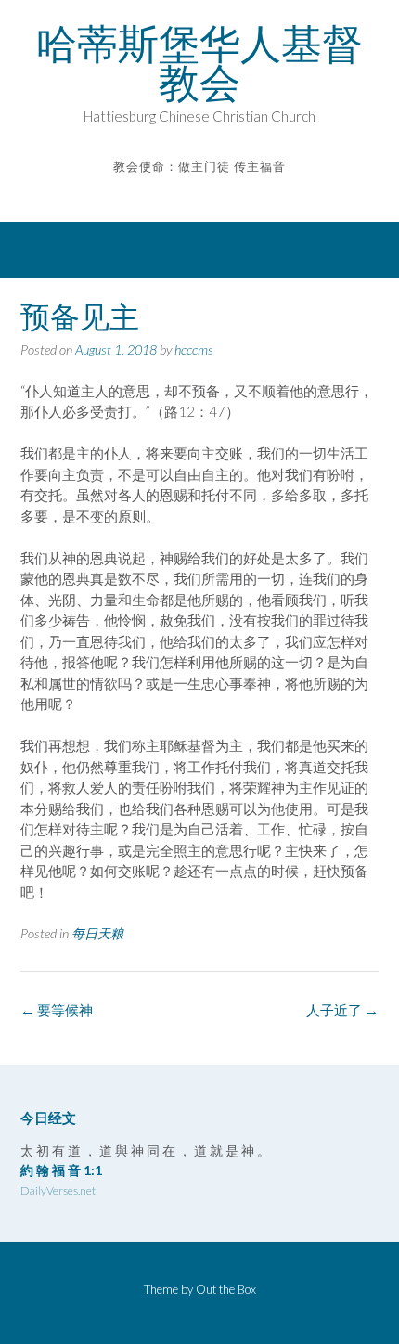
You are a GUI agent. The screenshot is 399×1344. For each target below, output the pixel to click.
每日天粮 (97, 933)
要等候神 (56, 1010)
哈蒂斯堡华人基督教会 (199, 63)
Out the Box (226, 1289)
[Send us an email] (187, 193)
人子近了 (342, 1010)
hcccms (193, 349)
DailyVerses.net (58, 1190)
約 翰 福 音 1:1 (61, 1170)
